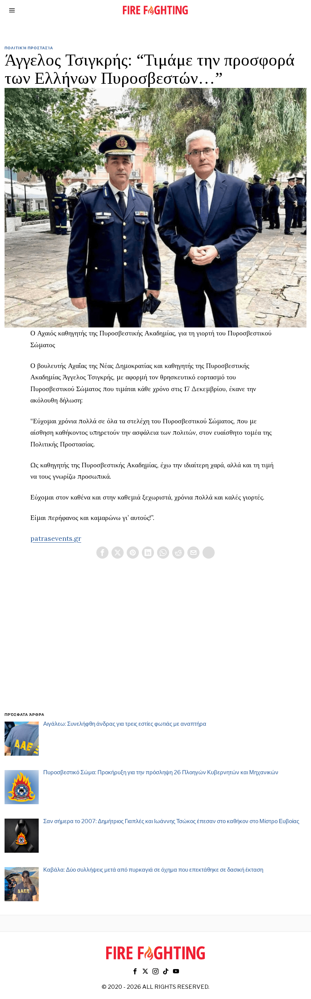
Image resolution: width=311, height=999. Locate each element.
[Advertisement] (155, 644)
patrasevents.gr (55, 538)
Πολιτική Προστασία (29, 47)
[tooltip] (102, 552)
